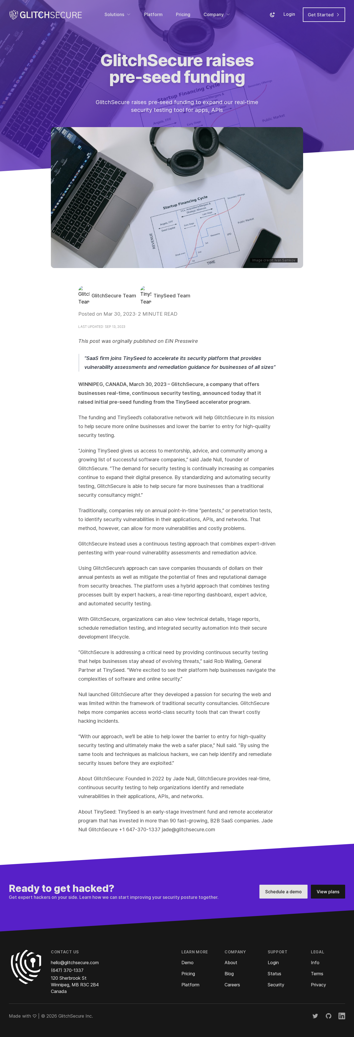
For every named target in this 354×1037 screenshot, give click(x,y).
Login (289, 14)
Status (274, 973)
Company (214, 14)
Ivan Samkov (285, 260)
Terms (317, 973)
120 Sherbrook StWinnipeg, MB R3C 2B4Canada (75, 984)
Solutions (114, 14)
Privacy (318, 984)
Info (315, 962)
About (231, 962)
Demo (187, 962)
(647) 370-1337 (67, 970)
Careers (232, 984)
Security (276, 984)
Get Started (321, 14)
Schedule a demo (283, 891)
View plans (328, 891)
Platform (153, 14)
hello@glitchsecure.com (75, 962)
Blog (229, 973)
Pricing (183, 14)
